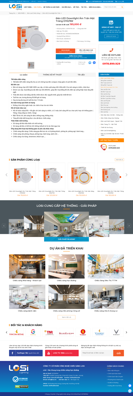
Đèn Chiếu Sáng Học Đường (110, 118)
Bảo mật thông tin (113, 370)
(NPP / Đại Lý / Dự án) (86, 51)
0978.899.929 (75, 377)
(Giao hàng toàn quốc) (65, 51)
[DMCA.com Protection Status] (21, 387)
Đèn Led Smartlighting (108, 130)
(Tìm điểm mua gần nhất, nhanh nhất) (76, 56)
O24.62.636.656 (57, 377)
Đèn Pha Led (104, 105)
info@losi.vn (52, 379)
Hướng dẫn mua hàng (115, 385)
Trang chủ (12, 13)
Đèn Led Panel (105, 103)
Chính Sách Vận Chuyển (115, 376)
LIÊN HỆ (33, 1)
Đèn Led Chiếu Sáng (107, 78)
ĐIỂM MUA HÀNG (94, 7)
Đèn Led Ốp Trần (105, 89)
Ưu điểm (23, 75)
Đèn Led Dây (104, 112)
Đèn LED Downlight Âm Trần (109, 87)
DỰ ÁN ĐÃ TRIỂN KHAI (66, 248)
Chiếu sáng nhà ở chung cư (105, 311)
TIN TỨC (84, 7)
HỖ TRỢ (76, 7)
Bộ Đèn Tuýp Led (106, 91)
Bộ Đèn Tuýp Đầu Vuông (108, 98)
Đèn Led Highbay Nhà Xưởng (109, 107)
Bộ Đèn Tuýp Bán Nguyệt (108, 96)
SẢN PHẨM (37, 7)
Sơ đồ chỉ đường (113, 382)
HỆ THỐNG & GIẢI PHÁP (51, 7)
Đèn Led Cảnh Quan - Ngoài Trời (111, 121)
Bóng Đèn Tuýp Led (106, 85)
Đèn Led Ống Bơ (105, 100)
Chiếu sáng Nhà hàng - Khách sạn (27, 280)
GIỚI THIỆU (27, 7)
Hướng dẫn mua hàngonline (63, 63)
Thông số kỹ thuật (52, 75)
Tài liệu (81, 75)
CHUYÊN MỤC (66, 7)
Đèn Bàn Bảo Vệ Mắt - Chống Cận (112, 115)
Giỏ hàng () (120, 1)
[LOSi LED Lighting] (16, 7)
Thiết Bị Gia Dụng (107, 127)
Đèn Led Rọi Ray (105, 94)
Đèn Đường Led (105, 109)
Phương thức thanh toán (115, 379)
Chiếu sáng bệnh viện (27, 311)
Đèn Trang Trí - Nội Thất (109, 124)
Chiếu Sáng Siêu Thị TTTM (106, 280)
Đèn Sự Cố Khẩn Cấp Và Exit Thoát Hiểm (112, 134)
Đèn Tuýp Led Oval (106, 82)
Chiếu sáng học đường (66, 280)
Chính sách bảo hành (114, 373)
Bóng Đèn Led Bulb (106, 80)
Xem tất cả (119, 159)
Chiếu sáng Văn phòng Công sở (66, 311)
